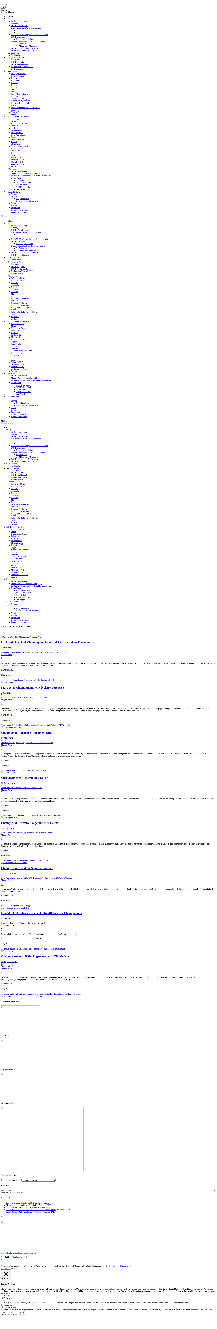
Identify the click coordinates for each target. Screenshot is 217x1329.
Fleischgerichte (17, 788)
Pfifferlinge (53, 994)
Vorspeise (66, 725)
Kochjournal (21, 725)
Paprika (59, 815)
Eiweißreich (6, 652)
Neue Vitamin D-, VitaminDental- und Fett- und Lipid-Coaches (31, 1210)
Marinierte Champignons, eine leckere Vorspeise (32, 687)
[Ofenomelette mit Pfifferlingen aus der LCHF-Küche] (7, 951)
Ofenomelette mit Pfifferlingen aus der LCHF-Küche (35, 956)
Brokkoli (4, 905)
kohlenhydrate (26, 994)
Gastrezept (31, 680)
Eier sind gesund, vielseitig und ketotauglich (23, 1203)
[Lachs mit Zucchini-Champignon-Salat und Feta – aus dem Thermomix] (21, 637)
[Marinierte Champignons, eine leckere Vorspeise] (7, 682)
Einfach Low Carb (19, 949)
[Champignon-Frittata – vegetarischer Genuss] (10, 817)
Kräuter (18, 770)
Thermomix (48, 652)
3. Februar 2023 (7, 828)
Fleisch (19, 815)
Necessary (8, 1298)
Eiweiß (15, 994)
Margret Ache (6, 700)
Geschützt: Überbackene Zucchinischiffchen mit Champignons (41, 913)
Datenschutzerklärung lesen (120, 1266)
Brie (2, 770)
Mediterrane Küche (43, 725)
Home (3, 626)
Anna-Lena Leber (8, 925)
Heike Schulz (6, 654)
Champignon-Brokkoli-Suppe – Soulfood (27, 868)
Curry (14, 815)
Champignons (17, 680)
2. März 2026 (6, 648)
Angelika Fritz (6, 680)
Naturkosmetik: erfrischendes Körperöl (21, 1207)
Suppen (38, 878)
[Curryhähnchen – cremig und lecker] (8, 772)
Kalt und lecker (7, 697)
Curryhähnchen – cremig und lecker (24, 777)
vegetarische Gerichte (49, 949)
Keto (14, 725)
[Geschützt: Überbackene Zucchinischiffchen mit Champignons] (15, 908)
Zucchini (52, 680)
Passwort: (5, 938)
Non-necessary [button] (7, 1305)
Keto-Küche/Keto (21, 697)
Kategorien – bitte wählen (11, 1180)
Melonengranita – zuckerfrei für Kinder (21, 1205)
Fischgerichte (16, 652)
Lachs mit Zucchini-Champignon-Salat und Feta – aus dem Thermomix (47, 642)
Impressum (5, 2)
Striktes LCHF (41, 697)
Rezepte (40, 652)
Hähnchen (35, 815)
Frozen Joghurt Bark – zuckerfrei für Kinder (23, 1212)
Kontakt (33, 2)
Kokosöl (43, 815)
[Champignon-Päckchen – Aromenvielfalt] (11, 727)
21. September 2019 (9, 962)
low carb (32, 725)
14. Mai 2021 (6, 918)
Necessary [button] (5, 1296)
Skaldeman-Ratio (65, 994)
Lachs (37, 680)
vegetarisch (41, 770)
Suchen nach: (6, 996)
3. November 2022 (8, 873)
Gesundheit (26, 815)
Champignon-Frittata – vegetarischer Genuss (30, 823)
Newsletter (42, 2)
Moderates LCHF (29, 652)
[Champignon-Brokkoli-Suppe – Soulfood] (14, 863)
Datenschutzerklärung (20, 2)
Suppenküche (31, 905)
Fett (19, 994)
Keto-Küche (43, 860)
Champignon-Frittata (9, 860)
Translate (19, 1193)
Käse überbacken (34, 949)
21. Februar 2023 (8, 783)
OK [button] (106, 1266)
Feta (25, 680)
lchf (27, 725)
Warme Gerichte (59, 652)
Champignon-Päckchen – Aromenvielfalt (27, 732)
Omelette (45, 994)
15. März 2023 (7, 738)
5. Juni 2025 (6, 693)
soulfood (22, 905)
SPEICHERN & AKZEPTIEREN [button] (15, 1314)
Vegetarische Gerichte (31, 743)
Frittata (31, 860)
